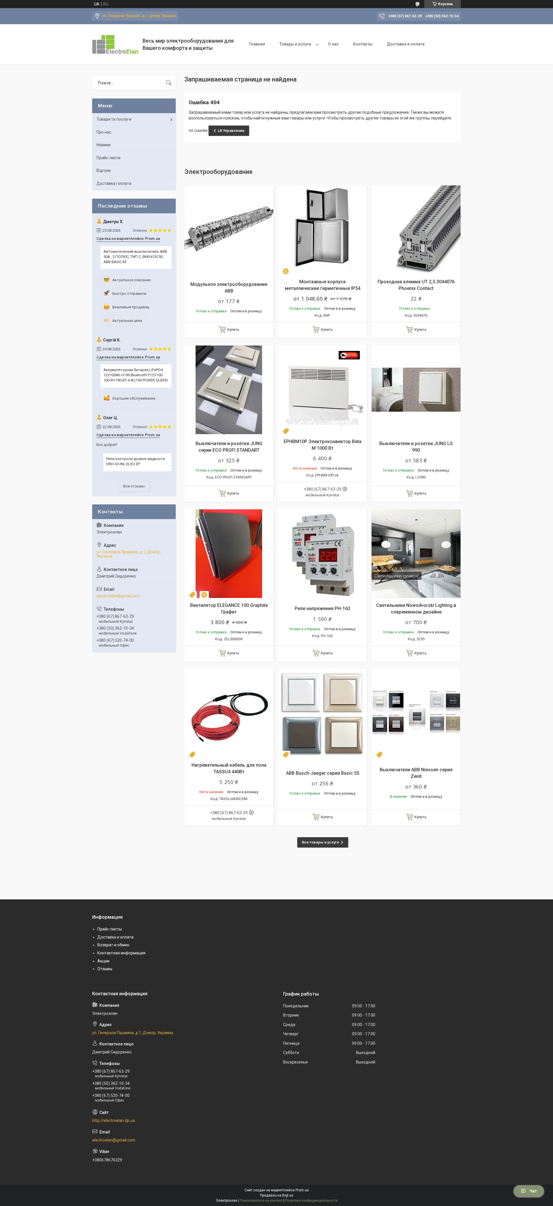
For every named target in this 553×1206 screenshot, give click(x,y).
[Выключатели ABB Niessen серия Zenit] (416, 713)
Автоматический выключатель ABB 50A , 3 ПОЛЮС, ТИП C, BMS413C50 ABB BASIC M (135, 256)
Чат (533, 1191)
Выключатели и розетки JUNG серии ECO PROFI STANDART (229, 447)
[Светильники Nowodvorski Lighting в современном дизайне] (416, 553)
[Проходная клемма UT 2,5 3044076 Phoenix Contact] (416, 229)
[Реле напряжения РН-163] (322, 553)
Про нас (103, 132)
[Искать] (169, 83)
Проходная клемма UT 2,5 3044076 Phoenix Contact (416, 285)
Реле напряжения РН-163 (322, 608)
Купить (233, 329)
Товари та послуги (113, 119)
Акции (103, 961)
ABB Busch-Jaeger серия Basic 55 (322, 773)
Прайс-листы (109, 929)
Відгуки (103, 170)
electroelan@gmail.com (118, 596)
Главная (257, 44)
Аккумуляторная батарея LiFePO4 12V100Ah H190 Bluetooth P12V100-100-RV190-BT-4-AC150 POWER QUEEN (135, 375)
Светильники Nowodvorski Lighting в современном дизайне (416, 608)
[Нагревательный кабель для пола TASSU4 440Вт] (228, 713)
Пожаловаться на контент (261, 1201)
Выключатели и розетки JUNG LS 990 (416, 447)
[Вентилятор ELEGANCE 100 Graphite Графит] (228, 553)
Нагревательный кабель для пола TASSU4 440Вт (229, 768)
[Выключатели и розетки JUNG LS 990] (416, 389)
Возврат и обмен (113, 945)
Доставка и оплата (406, 44)
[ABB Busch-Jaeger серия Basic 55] (322, 713)
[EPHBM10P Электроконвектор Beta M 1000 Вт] (322, 389)
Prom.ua (302, 1190)
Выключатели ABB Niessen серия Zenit (416, 773)
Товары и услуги (295, 44)
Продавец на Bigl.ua (276, 1195)
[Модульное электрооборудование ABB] (228, 229)
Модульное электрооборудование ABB (228, 287)
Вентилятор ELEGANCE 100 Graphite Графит (229, 608)
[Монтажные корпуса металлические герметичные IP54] (322, 229)
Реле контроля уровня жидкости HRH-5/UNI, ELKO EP (135, 461)
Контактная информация (121, 953)
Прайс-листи (108, 157)
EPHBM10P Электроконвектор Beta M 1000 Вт (322, 445)
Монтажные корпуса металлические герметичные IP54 (322, 285)
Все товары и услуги (320, 842)
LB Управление (231, 130)
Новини (103, 145)
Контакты (362, 44)
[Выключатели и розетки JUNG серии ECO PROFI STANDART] (228, 389)
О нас (333, 44)
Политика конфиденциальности (311, 1201)
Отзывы (104, 968)
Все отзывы (134, 486)
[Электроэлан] (115, 44)
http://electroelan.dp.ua (113, 1120)
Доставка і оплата (113, 183)
